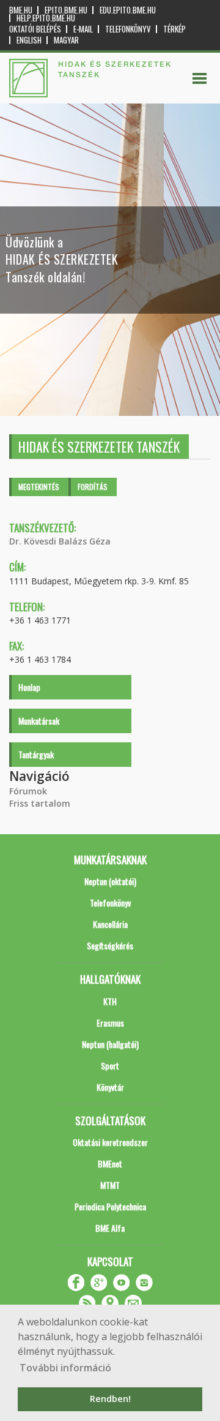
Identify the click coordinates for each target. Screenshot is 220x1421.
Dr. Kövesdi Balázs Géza (60, 541)
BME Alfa (110, 1227)
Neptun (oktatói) (110, 881)
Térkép (174, 29)
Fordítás (93, 486)
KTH (110, 1001)
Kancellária (110, 924)
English (29, 40)
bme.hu (20, 10)
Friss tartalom (39, 803)
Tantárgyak (36, 754)
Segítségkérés (110, 945)
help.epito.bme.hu (45, 18)
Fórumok (28, 791)
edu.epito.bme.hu (128, 10)
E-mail (83, 29)
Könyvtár (110, 1086)
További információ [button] (65, 1367)
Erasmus (110, 1022)
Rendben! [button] (110, 1398)
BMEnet (110, 1163)
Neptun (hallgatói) (110, 1044)
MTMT (110, 1184)
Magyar (66, 40)
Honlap (29, 686)
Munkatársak (38, 720)
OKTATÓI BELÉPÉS (35, 29)
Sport (110, 1065)
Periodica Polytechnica (110, 1206)
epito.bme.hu (66, 10)
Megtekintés (38, 486)
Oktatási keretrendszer (110, 1142)
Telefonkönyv (128, 29)
